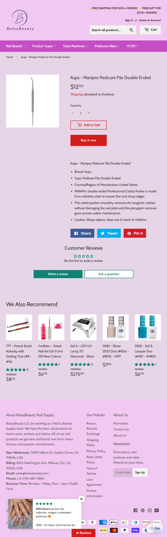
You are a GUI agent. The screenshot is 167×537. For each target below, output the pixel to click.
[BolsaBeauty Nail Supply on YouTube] (157, 511)
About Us (119, 435)
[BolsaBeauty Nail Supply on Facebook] (135, 511)
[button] (16, 370)
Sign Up (140, 472)
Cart (153, 30)
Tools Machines (74, 46)
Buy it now (88, 140)
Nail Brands (14, 46)
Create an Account (150, 20)
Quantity (75, 105)
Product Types (43, 46)
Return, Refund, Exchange (93, 429)
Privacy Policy (96, 451)
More (131, 46)
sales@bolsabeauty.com (32, 473)
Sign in (129, 20)
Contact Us (121, 429)
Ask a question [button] (109, 274)
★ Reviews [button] (83, 533)
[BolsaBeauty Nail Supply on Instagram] (150, 511)
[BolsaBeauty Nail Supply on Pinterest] (143, 511)
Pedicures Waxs (106, 46)
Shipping (76, 94)
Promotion (120, 423)
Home (9, 57)
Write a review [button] (58, 274)
